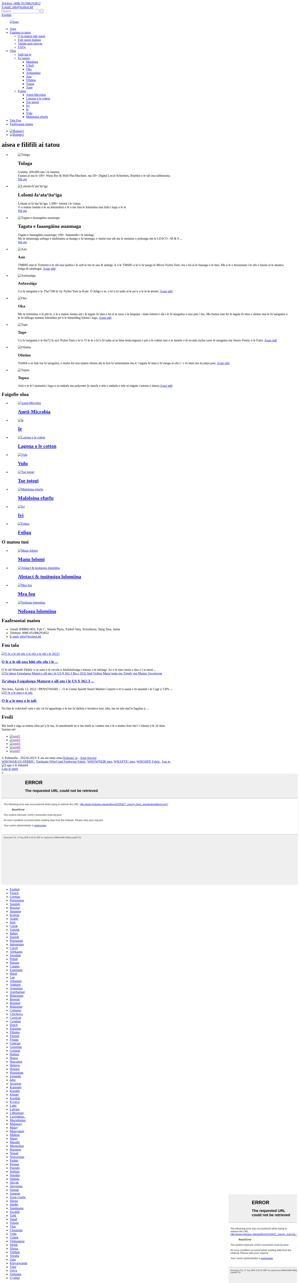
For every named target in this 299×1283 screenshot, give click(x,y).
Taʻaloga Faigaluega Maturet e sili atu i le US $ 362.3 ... (48, 681)
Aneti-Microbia (36, 94)
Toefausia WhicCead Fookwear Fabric (61, 761)
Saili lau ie (24, 54)
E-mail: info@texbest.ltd (17, 7)
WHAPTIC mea (124, 761)
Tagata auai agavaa (30, 43)
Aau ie (166, 761)
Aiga (13, 29)
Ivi (27, 105)
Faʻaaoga (24, 58)
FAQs (22, 47)
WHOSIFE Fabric (148, 761)
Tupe (29, 87)
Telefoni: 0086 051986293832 (21, 3)
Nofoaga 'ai (70, 758)
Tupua (30, 84)
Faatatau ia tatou (20, 32)
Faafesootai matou (21, 124)
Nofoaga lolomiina (37, 611)
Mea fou (26, 594)
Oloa (13, 51)
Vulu (29, 113)
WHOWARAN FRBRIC (18, 761)
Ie (27, 109)
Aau (29, 76)
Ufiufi (30, 65)
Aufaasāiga (33, 73)
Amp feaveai (88, 758)
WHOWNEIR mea (99, 761)
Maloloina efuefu (37, 116)
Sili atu (22, 179)
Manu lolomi (31, 559)
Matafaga (32, 62)
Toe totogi (32, 102)
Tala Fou (15, 120)
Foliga (22, 91)
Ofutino (31, 80)
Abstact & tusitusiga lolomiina (49, 576)
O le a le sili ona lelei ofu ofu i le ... (30, 662)
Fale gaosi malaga (29, 40)
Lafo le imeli (10, 769)
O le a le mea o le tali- (19, 701)
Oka (29, 69)
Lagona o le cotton (38, 98)
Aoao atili (49, 268)
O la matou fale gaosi (31, 36)
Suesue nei (8, 729)
